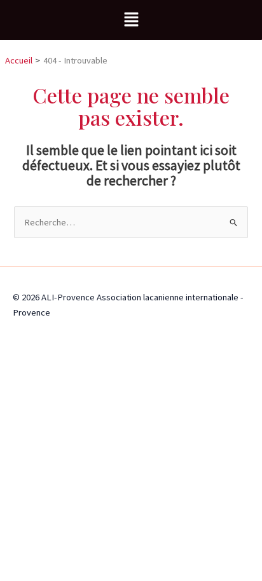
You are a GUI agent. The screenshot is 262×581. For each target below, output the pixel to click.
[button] (131, 20)
